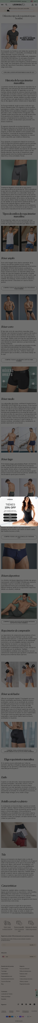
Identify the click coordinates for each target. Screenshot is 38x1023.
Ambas (10, 520)
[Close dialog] (36, 498)
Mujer (10, 514)
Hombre (10, 517)
